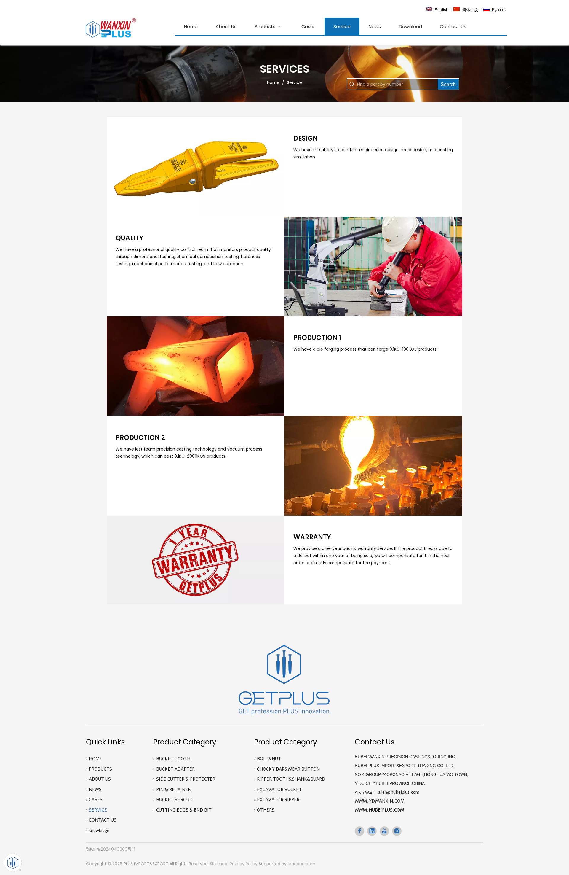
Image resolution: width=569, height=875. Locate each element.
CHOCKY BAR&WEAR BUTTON (288, 769)
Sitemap (218, 864)
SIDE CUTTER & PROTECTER (185, 779)
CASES (96, 800)
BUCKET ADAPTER (175, 769)
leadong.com (301, 864)
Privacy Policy (244, 864)
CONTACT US (102, 820)
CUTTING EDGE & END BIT (184, 810)
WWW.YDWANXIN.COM (380, 801)
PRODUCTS (100, 769)
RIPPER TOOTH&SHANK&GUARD (291, 779)
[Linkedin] (372, 831)
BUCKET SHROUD (174, 800)
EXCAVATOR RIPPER (278, 800)
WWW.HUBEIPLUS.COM (379, 810)
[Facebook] (359, 831)
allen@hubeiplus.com (398, 792)
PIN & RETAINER (173, 790)
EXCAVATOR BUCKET (279, 790)
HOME (95, 759)
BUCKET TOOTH (173, 759)
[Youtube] (384, 831)
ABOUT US (100, 779)
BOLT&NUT (269, 759)
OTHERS (265, 810)
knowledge (99, 830)
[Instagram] (397, 831)
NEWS (95, 790)
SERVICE (98, 810)
